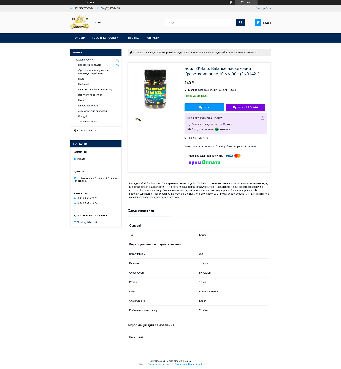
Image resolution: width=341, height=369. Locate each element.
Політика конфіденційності (188, 364)
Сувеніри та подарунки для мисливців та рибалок (93, 72)
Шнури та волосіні (88, 105)
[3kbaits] (79, 28)
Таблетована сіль (88, 121)
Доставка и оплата (85, 130)
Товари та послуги (105, 38)
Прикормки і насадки (171, 52)
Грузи (81, 79)
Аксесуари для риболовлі (92, 111)
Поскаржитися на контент (160, 364)
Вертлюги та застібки (90, 94)
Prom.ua (187, 361)
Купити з (239, 107)
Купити (204, 107)
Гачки (81, 100)
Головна (79, 38)
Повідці (82, 116)
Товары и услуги (83, 59)
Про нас (133, 38)
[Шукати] (240, 22)
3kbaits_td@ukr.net (87, 222)
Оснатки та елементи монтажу (95, 89)
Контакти (152, 38)
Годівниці (83, 84)
